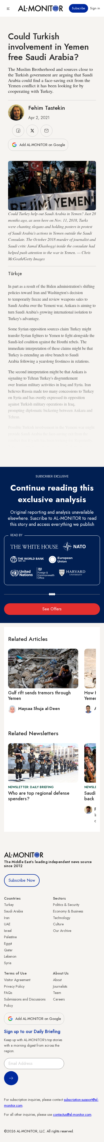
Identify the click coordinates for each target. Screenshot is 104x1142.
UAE (7, 924)
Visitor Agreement (17, 979)
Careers (59, 999)
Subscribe (78, 8)
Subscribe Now (22, 880)
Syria (7, 962)
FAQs (8, 992)
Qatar (8, 950)
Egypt (8, 943)
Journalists (60, 986)
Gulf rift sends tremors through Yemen (39, 696)
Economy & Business (68, 911)
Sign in (95, 8)
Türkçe (15, 273)
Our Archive (62, 930)
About (57, 979)
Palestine (10, 936)
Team (57, 992)
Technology (61, 917)
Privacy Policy (14, 986)
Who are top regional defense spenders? (38, 796)
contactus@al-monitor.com (72, 1114)
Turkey (9, 904)
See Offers (52, 609)
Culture (58, 924)
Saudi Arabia (13, 911)
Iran (7, 917)
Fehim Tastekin (46, 108)
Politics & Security (66, 904)
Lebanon (10, 956)
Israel (8, 930)
